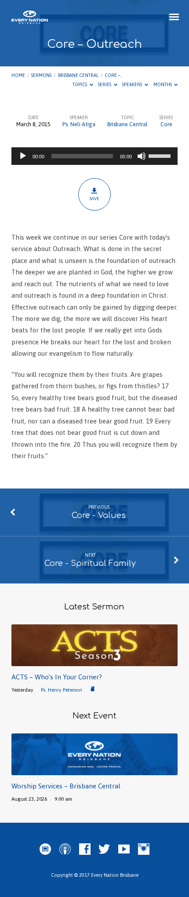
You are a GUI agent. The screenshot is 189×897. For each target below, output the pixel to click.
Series (105, 84)
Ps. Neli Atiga (78, 124)
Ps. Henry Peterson (61, 690)
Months (163, 84)
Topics (80, 84)
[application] (94, 156)
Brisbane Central (78, 75)
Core (166, 124)
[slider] (161, 155)
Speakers (132, 84)
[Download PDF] (92, 689)
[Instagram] (143, 849)
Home (18, 75)
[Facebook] (85, 849)
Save (94, 198)
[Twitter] (104, 849)
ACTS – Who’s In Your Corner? (56, 677)
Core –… (113, 75)
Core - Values (99, 515)
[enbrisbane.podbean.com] (45, 849)
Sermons (41, 75)
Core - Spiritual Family (90, 563)
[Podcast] (65, 849)
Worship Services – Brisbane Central (65, 786)
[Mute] (141, 156)
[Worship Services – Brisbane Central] (94, 770)
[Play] (22, 156)
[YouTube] (124, 849)
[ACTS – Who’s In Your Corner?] (94, 661)
